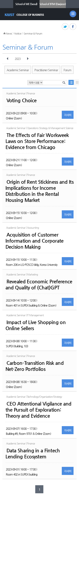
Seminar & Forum (33, 33)
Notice (17, 33)
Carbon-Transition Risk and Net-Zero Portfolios (34, 366)
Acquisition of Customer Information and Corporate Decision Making (34, 241)
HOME (4, 33)
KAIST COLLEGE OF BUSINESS (24, 15)
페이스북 (73, 26)
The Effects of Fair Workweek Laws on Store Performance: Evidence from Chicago (37, 141)
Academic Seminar (18, 70)
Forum (67, 70)
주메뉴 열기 (73, 14)
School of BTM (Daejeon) (53, 3)
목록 (71, 82)
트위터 (65, 26)
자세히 (68, 115)
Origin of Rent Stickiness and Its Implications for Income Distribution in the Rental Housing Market (39, 191)
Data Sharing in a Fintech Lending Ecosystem (32, 453)
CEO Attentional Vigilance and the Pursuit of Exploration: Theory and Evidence (38, 410)
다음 (28, 59)
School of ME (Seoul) (26, 3)
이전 (7, 59)
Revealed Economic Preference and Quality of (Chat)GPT (38, 284)
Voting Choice (21, 100)
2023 (17, 58)
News (9, 33)
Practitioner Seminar (46, 70)
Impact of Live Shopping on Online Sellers (35, 325)
